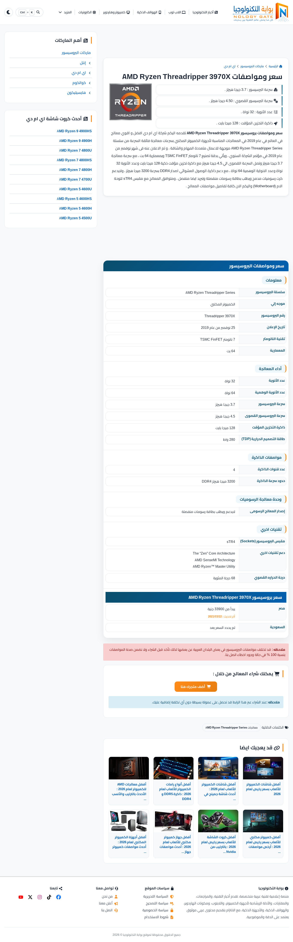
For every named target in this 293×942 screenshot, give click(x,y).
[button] (65, 12)
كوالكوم (79, 82)
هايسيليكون (76, 92)
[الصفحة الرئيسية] (261, 12)
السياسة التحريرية (156, 896)
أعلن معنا (106, 903)
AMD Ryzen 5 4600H (75, 208)
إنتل (83, 62)
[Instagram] (39, 897)
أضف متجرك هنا (193, 686)
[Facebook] (58, 897)
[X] (30, 897)
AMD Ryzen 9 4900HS (74, 131)
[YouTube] (21, 897)
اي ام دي (230, 66)
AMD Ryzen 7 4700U (75, 179)
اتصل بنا (107, 910)
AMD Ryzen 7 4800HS (74, 160)
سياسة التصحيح (157, 903)
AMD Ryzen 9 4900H (75, 140)
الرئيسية (274, 66)
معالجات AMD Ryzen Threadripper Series (231, 727)
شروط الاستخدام (156, 917)
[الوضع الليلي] (8, 12)
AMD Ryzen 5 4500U (75, 218)
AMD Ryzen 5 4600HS (74, 198)
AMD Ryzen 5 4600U (75, 189)
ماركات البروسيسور (252, 66)
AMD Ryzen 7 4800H (75, 169)
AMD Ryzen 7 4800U (75, 150)
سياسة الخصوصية (155, 910)
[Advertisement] (196, 44)
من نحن (107, 896)
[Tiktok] (49, 897)
